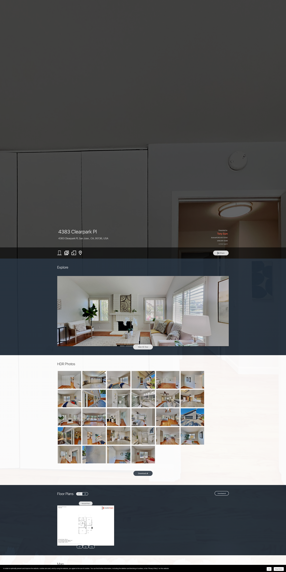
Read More (278, 569)
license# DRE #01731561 (219, 237)
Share (222, 253)
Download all (143, 473)
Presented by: (223, 230)
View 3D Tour (143, 347)
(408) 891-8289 (222, 240)
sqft (85, 494)
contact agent (223, 244)
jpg (86, 547)
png (92, 547)
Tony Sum (222, 233)
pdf (80, 547)
